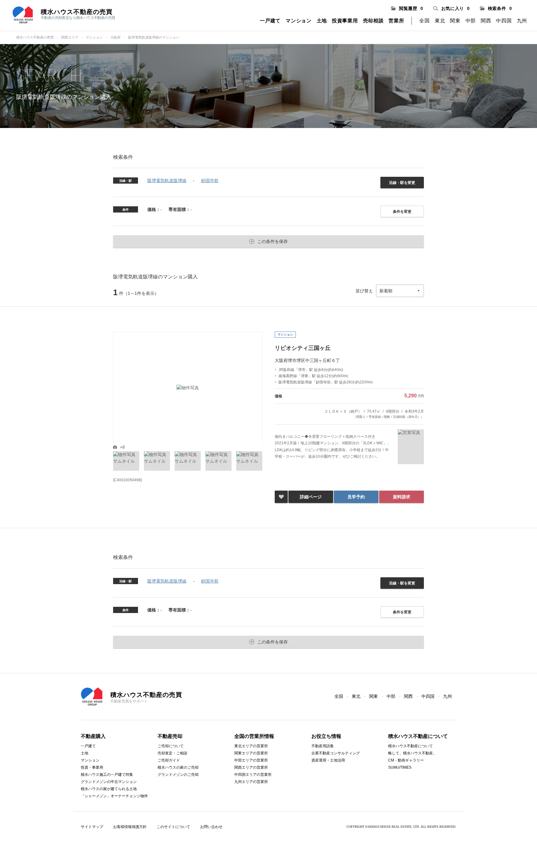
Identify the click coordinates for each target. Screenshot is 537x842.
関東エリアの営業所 (251, 753)
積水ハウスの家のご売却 (178, 767)
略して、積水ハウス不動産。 (412, 753)
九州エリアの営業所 (251, 782)
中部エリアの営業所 (251, 760)
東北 (440, 20)
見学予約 (356, 496)
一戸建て (270, 20)
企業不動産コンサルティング (335, 753)
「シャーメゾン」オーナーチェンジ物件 (114, 796)
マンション (299, 20)
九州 (522, 20)
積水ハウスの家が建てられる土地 (109, 789)
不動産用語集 (322, 746)
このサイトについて (173, 827)
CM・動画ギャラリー (406, 760)
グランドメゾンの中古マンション (109, 782)
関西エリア (69, 37)
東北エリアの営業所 (251, 746)
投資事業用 (345, 20)
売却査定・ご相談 (172, 753)
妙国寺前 (209, 180)
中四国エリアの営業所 (253, 774)
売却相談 (373, 20)
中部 (471, 20)
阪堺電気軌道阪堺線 (166, 180)
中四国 (504, 20)
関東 (455, 20)
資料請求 (401, 496)
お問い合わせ (211, 827)
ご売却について (171, 746)
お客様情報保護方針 (130, 827)
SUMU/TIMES (399, 767)
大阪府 (115, 37)
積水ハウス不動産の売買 (35, 37)
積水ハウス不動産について (410, 746)
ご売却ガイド (169, 760)
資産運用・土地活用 (328, 760)
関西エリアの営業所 (251, 767)
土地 (322, 20)
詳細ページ (311, 496)
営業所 (396, 20)
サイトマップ (92, 827)
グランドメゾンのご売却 (178, 774)
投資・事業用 (92, 767)
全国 (424, 20)
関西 (486, 20)
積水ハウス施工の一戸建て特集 (107, 774)
